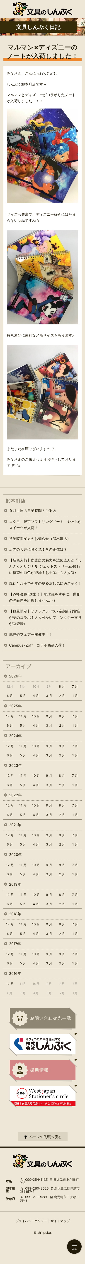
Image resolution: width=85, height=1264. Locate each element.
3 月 (49, 696)
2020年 (15, 854)
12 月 (10, 716)
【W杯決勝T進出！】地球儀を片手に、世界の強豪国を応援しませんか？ (44, 597)
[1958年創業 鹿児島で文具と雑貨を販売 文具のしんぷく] (42, 9)
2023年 (15, 765)
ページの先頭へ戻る (45, 1137)
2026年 (15, 676)
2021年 (15, 825)
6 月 (10, 696)
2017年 (15, 943)
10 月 (36, 716)
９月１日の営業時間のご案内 (32, 510)
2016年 (15, 973)
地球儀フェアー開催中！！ (31, 634)
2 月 (62, 696)
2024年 (15, 735)
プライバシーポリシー (31, 1221)
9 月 (49, 716)
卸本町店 (16, 501)
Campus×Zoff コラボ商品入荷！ (37, 645)
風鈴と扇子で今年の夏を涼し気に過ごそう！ (45, 583)
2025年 (15, 706)
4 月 (36, 696)
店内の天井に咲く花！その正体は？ (38, 549)
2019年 (15, 884)
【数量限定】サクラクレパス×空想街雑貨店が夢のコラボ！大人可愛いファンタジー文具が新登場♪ (45, 617)
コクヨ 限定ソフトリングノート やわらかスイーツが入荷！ (45, 524)
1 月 (75, 696)
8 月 (62, 686)
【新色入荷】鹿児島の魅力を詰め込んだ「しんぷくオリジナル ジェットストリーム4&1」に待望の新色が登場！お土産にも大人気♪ (45, 566)
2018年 (15, 914)
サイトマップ (60, 1221)
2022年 (15, 795)
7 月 (75, 686)
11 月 (23, 716)
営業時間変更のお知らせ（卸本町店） (40, 538)
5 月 (23, 696)
